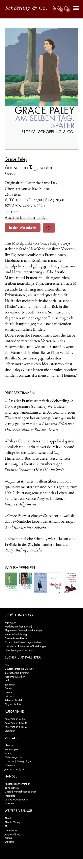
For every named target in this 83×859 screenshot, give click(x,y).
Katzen (8, 692)
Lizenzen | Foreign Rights (18, 761)
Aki (6, 826)
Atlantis (8, 818)
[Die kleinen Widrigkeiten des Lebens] (25, 583)
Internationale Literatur (17, 673)
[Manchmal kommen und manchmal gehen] (11, 583)
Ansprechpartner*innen (17, 784)
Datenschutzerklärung (16, 638)
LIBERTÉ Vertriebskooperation (20, 792)
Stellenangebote (13, 757)
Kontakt (8, 753)
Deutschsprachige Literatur (19, 669)
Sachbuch (10, 684)
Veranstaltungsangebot (17, 799)
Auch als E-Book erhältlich (26, 217)
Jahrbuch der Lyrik (14, 769)
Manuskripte (11, 749)
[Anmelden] (53, 8)
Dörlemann (11, 830)
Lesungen (10, 731)
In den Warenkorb (22, 227)
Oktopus (9, 842)
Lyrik (7, 680)
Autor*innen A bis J (15, 719)
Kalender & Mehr (14, 700)
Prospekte (10, 796)
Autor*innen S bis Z (16, 727)
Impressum (10, 622)
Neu (7, 665)
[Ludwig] (55, 584)
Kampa (8, 838)
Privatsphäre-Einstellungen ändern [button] (23, 642)
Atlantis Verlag (12, 822)
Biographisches (13, 704)
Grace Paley (16, 159)
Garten (8, 688)
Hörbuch (9, 696)
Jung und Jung (12, 834)
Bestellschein (12, 788)
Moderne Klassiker (15, 677)
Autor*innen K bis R (16, 723)
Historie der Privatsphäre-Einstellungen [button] (26, 646)
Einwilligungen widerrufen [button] (19, 650)
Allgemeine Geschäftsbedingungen (24, 630)
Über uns (10, 745)
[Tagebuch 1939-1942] (40, 583)
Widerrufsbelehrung (16, 634)
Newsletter (10, 765)
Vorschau (10, 803)
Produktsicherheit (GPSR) (18, 626)
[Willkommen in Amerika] (70, 583)
